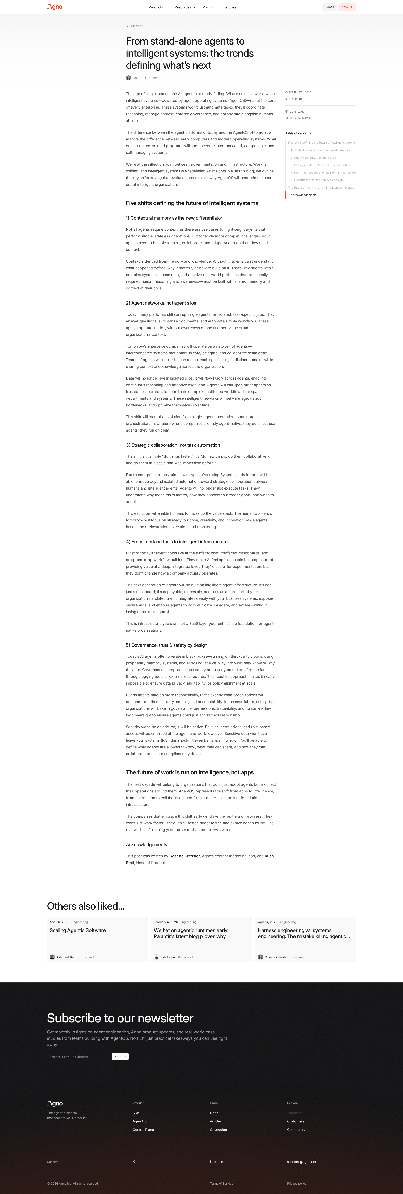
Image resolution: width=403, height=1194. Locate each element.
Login (330, 7)
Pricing (208, 7)
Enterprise (228, 7)
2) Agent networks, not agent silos (313, 157)
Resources (183, 7)
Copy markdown (300, 118)
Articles (137, 26)
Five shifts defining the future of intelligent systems (322, 142)
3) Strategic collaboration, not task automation (320, 165)
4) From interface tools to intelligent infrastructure (323, 172)
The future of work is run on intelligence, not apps (321, 187)
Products (156, 7)
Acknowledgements (304, 194)
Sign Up (347, 7)
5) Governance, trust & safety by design (317, 180)
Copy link (297, 111)
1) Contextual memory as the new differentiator (321, 150)
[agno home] (54, 7)
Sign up (120, 1056)
